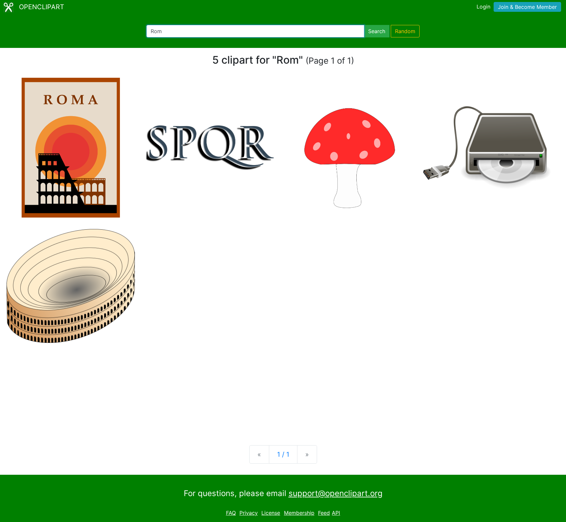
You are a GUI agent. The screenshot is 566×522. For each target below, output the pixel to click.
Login (483, 6)
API (336, 513)
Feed (324, 513)
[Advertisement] (283, 389)
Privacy (248, 513)
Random (405, 31)
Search (376, 31)
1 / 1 (283, 454)
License (270, 513)
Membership (299, 513)
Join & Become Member (527, 7)
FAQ (231, 513)
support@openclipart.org (336, 493)
